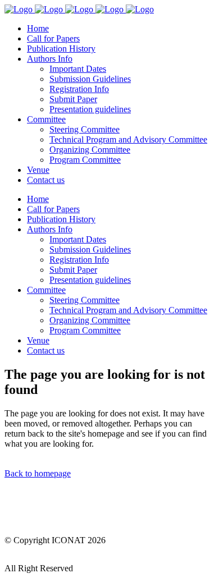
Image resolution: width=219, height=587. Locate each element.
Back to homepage (37, 473)
